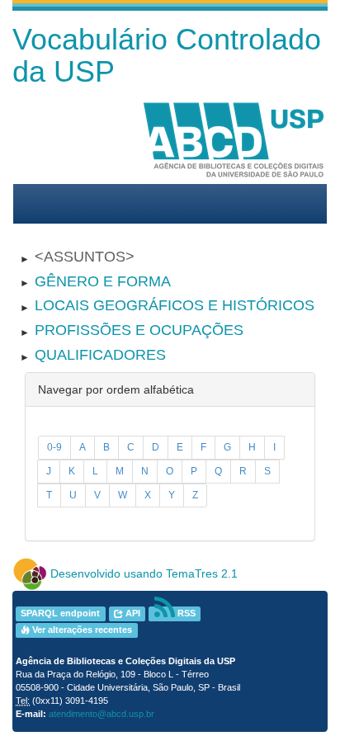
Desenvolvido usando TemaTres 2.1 (144, 573)
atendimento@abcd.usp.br (101, 714)
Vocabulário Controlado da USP (166, 55)
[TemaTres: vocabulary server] (29, 573)
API (131, 614)
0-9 (54, 447)
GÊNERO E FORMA (103, 281)
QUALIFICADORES (100, 355)
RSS (185, 614)
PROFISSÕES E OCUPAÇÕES (139, 330)
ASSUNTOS (84, 256)
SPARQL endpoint (60, 614)
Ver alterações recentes (81, 630)
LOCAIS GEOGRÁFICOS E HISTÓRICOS (174, 305)
